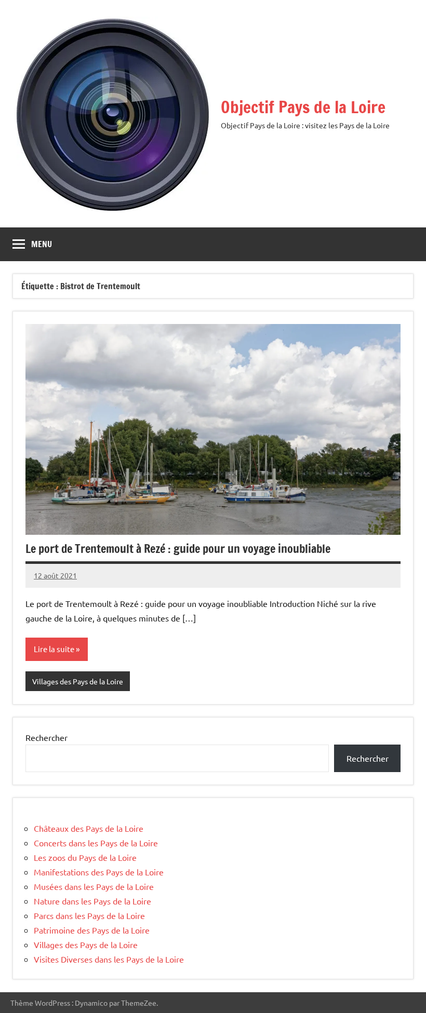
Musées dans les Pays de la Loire (94, 886)
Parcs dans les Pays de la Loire (89, 915)
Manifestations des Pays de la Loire (99, 872)
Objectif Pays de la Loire (303, 107)
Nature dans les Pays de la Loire (92, 901)
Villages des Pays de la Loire (77, 681)
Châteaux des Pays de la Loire (88, 828)
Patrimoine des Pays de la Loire (92, 930)
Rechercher (46, 737)
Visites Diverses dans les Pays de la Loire (109, 959)
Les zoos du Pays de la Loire (85, 857)
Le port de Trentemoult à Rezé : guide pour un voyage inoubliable (177, 549)
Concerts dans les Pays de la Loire (96, 843)
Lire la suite (54, 649)
